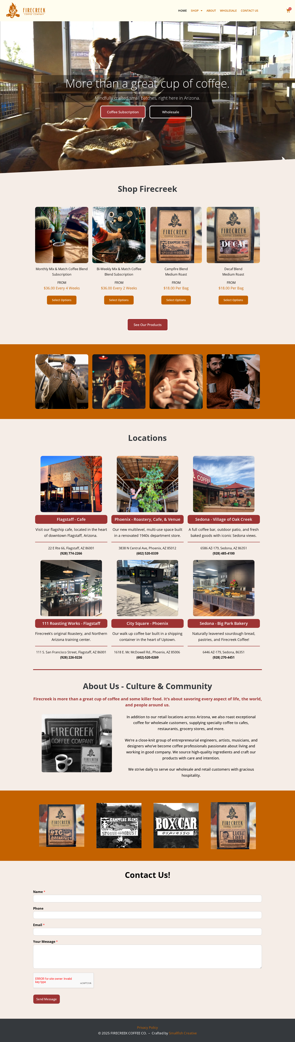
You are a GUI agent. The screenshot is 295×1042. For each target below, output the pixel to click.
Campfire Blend (176, 269)
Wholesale (228, 10)
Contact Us (249, 10)
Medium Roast (176, 274)
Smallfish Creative (183, 1033)
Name (39, 892)
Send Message (46, 999)
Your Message (45, 942)
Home (182, 10)
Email (39, 925)
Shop (195, 10)
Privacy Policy (147, 1027)
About (211, 10)
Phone (38, 908)
